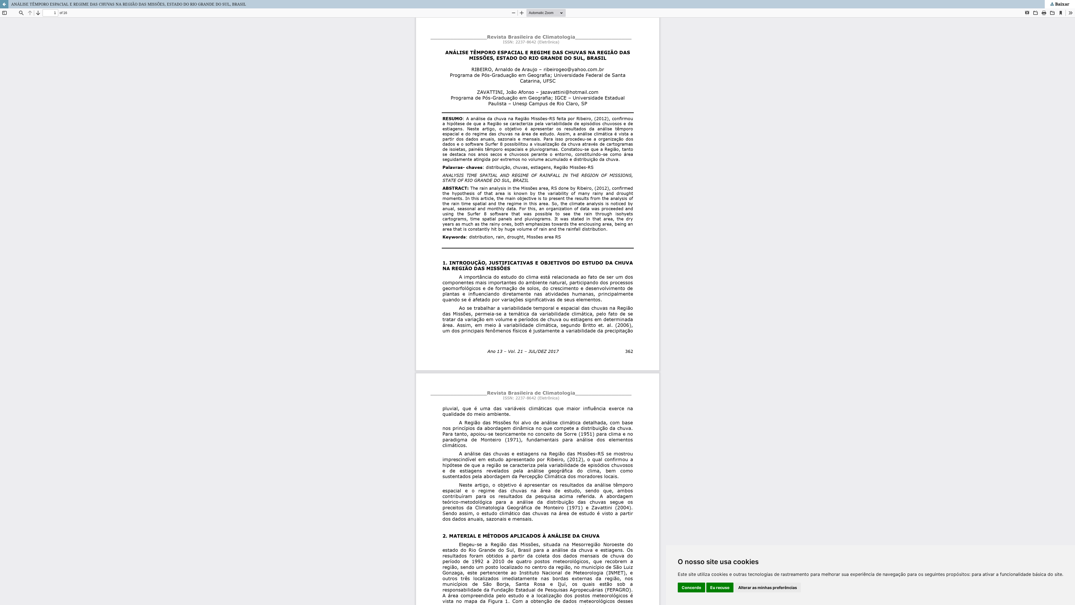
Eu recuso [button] (720, 587)
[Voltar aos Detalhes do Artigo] (4, 4)
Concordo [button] (691, 587)
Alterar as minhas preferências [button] (767, 587)
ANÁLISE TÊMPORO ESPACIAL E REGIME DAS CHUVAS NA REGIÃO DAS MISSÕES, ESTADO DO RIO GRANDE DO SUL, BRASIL (128, 4)
